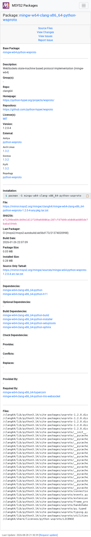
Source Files (45, 28)
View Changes (45, 32)
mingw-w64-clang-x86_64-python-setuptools (29, 323)
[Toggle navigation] (84, 5)
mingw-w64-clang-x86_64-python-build (26, 315)
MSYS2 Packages (24, 6)
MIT (5, 118)
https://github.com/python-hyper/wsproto (28, 109)
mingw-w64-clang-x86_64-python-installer (28, 319)
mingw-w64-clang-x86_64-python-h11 (25, 294)
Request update (48, 535)
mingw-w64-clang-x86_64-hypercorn (24, 392)
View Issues (45, 36)
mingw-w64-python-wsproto (19, 52)
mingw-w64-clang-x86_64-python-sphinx (27, 327)
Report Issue (45, 40)
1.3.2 (6, 151)
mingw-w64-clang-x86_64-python (22, 290)
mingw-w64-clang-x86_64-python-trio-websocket (31, 396)
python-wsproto (12, 142)
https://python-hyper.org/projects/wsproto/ (28, 100)
